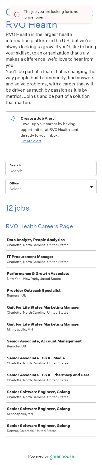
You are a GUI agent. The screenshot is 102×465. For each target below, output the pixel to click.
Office (14, 183)
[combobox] (9, 189)
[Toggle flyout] (91, 187)
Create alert (31, 141)
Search (15, 165)
